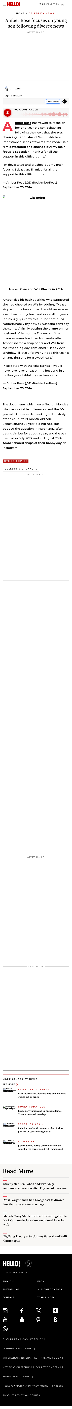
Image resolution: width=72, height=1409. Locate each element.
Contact (8, 1297)
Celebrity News (41, 13)
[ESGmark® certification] (26, 1263)
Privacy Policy (51, 1358)
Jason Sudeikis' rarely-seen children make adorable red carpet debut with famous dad (40, 1147)
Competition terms (48, 1367)
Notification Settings (17, 1367)
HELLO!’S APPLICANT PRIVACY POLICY (25, 1386)
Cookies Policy (32, 1339)
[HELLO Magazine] (13, 4)
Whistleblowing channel (20, 1358)
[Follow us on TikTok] (61, 1310)
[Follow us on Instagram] (11, 1310)
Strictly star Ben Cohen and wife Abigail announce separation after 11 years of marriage (35, 1186)
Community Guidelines (18, 1348)
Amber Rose (23, 122)
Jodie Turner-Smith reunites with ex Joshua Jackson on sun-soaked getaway (40, 1130)
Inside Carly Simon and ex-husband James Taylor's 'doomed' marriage (39, 1112)
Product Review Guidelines (21, 1395)
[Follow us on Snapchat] (27, 1319)
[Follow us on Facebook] (27, 1310)
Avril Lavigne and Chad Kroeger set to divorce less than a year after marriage (33, 1202)
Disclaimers (11, 1339)
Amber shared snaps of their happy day (32, 443)
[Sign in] (62, 4)
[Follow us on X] (44, 1310)
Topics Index (45, 1297)
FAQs (40, 1281)
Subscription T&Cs (49, 1289)
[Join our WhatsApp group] (11, 1328)
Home (20, 13)
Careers (57, 1386)
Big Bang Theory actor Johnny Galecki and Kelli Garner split (35, 1238)
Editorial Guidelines (17, 1376)
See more (9, 1084)
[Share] (64, 101)
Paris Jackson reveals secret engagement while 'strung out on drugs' (42, 1095)
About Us (9, 1281)
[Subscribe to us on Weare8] (61, 1319)
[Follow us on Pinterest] (44, 1319)
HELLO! (16, 88)
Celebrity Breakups (21, 468)
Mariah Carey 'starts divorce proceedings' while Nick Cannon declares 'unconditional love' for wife (35, 1220)
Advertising (11, 1289)
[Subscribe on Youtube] (11, 1319)
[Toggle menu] (4, 4)
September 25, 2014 (17, 187)
